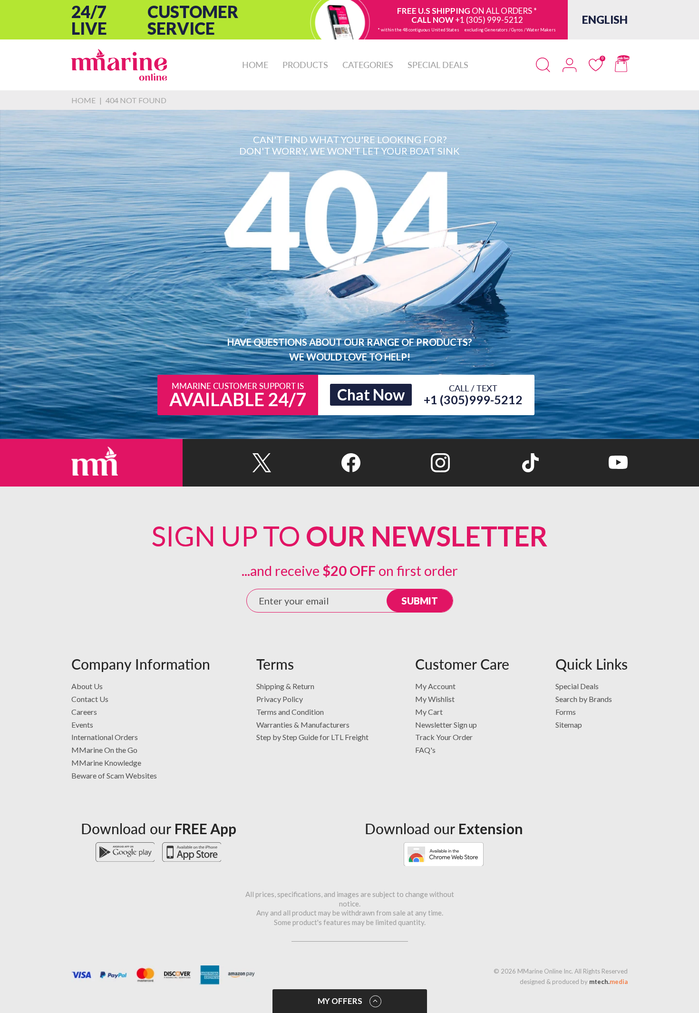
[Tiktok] (494, 462)
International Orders (104, 736)
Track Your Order (444, 736)
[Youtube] (583, 462)
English (605, 19)
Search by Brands (583, 698)
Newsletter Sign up (446, 724)
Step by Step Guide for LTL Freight (312, 736)
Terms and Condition (290, 711)
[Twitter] (227, 462)
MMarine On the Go (104, 749)
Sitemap (568, 724)
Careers (84, 711)
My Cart (429, 711)
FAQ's (425, 749)
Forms (565, 711)
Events (82, 724)
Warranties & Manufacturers (303, 724)
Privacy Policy (279, 698)
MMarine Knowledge (106, 762)
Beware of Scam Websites (114, 775)
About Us (87, 686)
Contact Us (89, 698)
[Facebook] (316, 462)
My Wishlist (435, 698)
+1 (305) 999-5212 (489, 20)
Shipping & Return (285, 686)
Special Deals (577, 686)
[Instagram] (404, 462)
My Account (435, 686)
